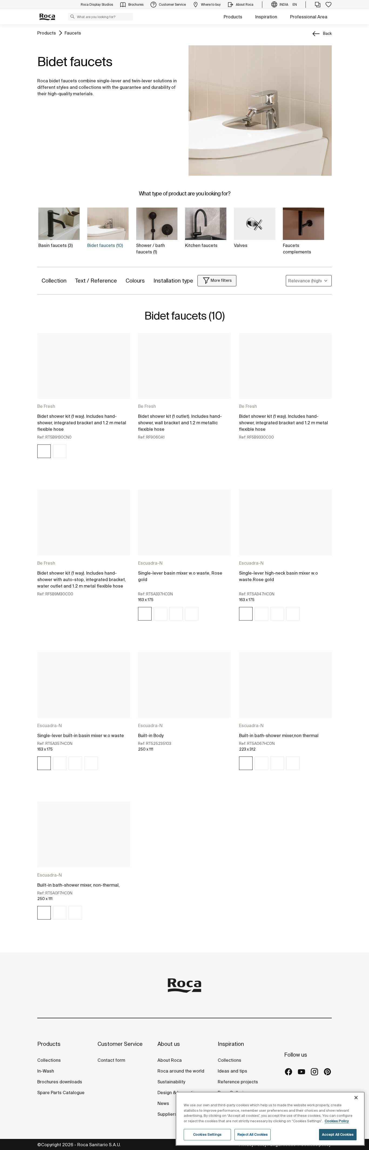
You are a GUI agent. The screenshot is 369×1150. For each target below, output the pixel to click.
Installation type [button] (173, 280)
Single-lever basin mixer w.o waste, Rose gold (180, 576)
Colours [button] (135, 280)
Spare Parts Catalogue (61, 1092)
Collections (49, 1060)
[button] (72, 16)
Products (233, 16)
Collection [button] (54, 280)
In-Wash (45, 1070)
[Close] (356, 1098)
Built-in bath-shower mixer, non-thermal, (78, 885)
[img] (44, 451)
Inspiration (266, 16)
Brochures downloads (59, 1081)
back (327, 33)
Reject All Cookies (252, 1134)
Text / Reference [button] (96, 280)
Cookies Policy (337, 1121)
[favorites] (328, 4)
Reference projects (238, 1081)
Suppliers (167, 1114)
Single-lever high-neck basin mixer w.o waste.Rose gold (278, 576)
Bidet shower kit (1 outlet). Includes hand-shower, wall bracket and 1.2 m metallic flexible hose (180, 423)
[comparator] (317, 4)
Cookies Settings (207, 1134)
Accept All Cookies (338, 1134)
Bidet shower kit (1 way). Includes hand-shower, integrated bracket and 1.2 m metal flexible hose (81, 423)
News (163, 1103)
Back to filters (357, 1085)
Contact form (111, 1060)
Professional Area (308, 16)
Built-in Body (150, 735)
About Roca (169, 1060)
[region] (270, 1119)
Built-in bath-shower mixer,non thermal (278, 735)
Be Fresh (46, 406)
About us (168, 1044)
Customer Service (120, 1044)
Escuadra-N (150, 563)
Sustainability (171, 1081)
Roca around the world (180, 1070)
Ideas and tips (232, 1070)
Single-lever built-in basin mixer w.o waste (80, 735)
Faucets (73, 32)
